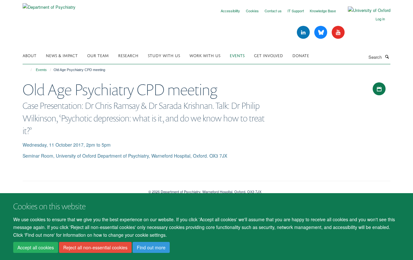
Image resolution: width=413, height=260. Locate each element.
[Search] (386, 56)
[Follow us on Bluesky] (321, 32)
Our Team (98, 55)
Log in (380, 18)
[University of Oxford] (364, 10)
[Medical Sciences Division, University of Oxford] (81, 189)
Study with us (164, 55)
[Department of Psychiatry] (49, 5)
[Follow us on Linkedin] (304, 32)
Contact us (273, 10)
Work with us (204, 55)
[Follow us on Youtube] (338, 32)
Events (237, 55)
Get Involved (268, 55)
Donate (300, 55)
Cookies (252, 10)
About (29, 55)
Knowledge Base (323, 10)
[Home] (28, 69)
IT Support (295, 10)
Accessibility (230, 10)
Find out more (151, 247)
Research (128, 55)
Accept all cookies (35, 247)
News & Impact (62, 55)
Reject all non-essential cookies (95, 247)
